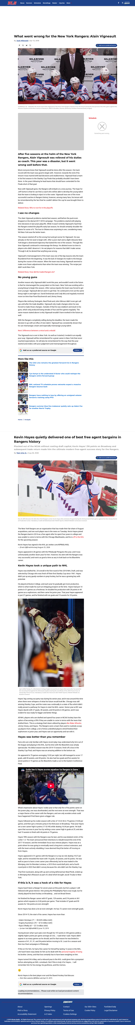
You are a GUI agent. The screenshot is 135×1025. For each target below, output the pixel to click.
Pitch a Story (23, 1010)
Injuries (62, 3)
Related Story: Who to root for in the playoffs (35, 208)
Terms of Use (68, 1010)
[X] (122, 3)
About (20, 1007)
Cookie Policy (90, 1010)
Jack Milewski (22, 41)
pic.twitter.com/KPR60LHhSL (57, 545)
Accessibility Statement (27, 1014)
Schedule (37, 3)
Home (20, 420)
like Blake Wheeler (74, 723)
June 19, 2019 (44, 928)
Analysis (27, 420)
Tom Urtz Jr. (22, 453)
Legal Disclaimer (110, 1010)
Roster (54, 3)
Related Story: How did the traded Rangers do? (36, 272)
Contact (66, 1007)
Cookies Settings (70, 1014)
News (22, 3)
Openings (48, 1007)
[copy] (30, 45)
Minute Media (15, 1019)
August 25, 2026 (44, 547)
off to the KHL (78, 537)
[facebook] (118, 3)
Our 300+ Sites (90, 1007)
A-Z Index (48, 1014)
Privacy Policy (49, 1010)
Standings (46, 3)
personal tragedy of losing (71, 952)
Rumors (29, 3)
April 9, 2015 (47, 978)
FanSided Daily (110, 1007)
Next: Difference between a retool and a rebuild (36, 330)
